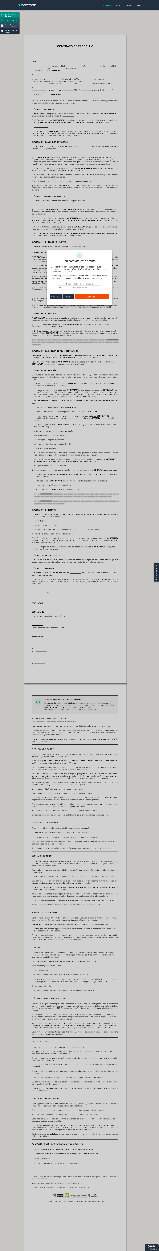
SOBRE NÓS (128, 5)
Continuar (90, 297)
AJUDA (118, 5)
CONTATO (140, 5)
